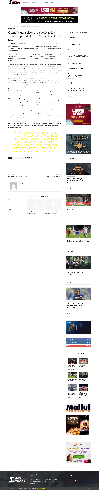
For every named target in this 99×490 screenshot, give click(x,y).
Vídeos (41, 2)
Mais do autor (44, 196)
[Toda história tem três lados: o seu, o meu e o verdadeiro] (35, 204)
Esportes (33, 2)
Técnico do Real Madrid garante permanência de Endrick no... (75, 305)
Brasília (70, 34)
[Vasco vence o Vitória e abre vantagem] (78, 262)
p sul (23, 157)
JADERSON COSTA (73, 37)
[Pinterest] (16, 167)
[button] (89, 2)
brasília (14, 157)
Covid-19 (10, 209)
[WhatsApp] (20, 167)
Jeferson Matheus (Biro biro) (76, 68)
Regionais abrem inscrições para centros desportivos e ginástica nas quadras (78, 56)
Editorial (13, 26)
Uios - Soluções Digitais (40, 488)
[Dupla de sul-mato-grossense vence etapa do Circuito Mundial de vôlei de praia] (84, 387)
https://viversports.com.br (24, 186)
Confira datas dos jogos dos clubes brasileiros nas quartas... (77, 180)
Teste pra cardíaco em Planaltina (54, 176)
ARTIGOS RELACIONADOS (30, 196)
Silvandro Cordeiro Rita (74, 50)
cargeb (18, 157)
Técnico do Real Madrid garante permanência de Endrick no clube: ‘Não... (72, 394)
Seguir (88, 342)
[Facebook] (9, 167)
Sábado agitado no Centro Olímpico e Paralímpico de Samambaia (78, 89)
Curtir (88, 339)
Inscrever (87, 345)
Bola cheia (70, 51)
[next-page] (12, 216)
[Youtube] (75, 480)
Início (46, 2)
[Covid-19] (16, 203)
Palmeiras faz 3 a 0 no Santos (78, 241)
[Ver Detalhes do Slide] (78, 144)
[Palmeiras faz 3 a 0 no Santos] (78, 231)
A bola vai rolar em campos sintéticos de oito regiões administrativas (75, 75)
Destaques (26, 2)
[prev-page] (9, 216)
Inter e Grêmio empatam (76, 210)
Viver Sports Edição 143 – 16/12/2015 (17, 176)
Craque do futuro (72, 39)
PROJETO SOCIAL (28, 157)
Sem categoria (71, 176)
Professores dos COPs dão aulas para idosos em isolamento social (77, 31)
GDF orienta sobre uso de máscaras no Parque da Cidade (78, 43)
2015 (17, 26)
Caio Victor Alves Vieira (74, 63)
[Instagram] (71, 480)
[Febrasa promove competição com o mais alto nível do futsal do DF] (53, 204)
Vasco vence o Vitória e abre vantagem (82, 380)
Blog (52, 2)
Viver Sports (12, 43)
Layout (89, 488)
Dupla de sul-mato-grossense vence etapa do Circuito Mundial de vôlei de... (83, 394)
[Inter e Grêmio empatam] (78, 200)
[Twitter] (13, 167)
